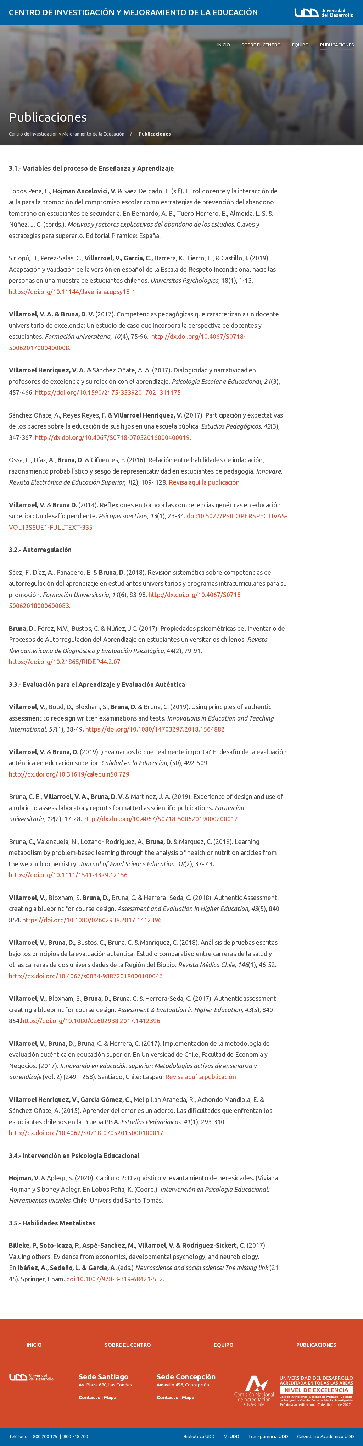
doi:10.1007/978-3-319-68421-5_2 (114, 1278)
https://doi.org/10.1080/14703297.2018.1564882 (155, 729)
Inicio (34, 1345)
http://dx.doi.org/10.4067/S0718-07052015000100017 (86, 1132)
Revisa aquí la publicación (204, 482)
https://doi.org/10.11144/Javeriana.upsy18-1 (72, 291)
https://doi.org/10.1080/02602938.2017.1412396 (92, 919)
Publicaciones (316, 1345)
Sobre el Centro (128, 1345)
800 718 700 (75, 1436)
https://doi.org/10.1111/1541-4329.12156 (68, 874)
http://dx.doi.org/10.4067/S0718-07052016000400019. (113, 437)
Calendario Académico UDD (325, 1436)
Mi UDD (231, 1436)
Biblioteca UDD (199, 1436)
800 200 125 (45, 1436)
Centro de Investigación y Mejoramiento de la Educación (133, 12)
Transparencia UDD (268, 1436)
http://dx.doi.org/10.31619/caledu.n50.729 (69, 774)
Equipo (224, 1345)
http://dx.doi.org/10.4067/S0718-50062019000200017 (160, 818)
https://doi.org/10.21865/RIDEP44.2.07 (65, 661)
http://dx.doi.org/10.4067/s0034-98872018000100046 (86, 975)
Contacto (90, 1397)
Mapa (110, 1397)
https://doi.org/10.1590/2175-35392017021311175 (108, 392)
